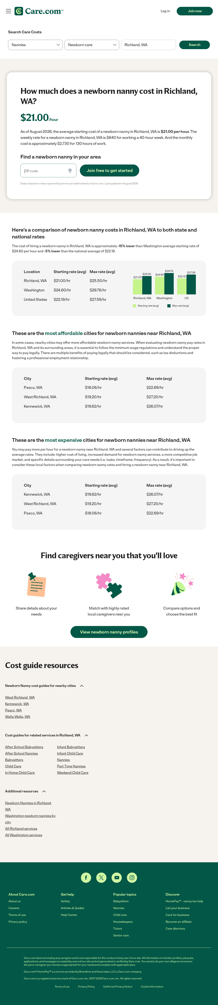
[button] (44, 686)
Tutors (117, 928)
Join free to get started (110, 170)
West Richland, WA (40, 397)
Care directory (175, 928)
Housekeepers (123, 922)
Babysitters (121, 901)
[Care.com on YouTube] (117, 878)
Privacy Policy (86, 986)
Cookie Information (152, 986)
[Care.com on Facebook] (86, 878)
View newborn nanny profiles (109, 632)
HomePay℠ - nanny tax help (184, 901)
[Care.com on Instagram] (132, 878)
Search (194, 45)
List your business (178, 908)
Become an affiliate (179, 922)
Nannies (118, 908)
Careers (14, 908)
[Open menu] (8, 11)
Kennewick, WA (37, 406)
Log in (165, 11)
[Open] (175, 45)
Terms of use (17, 915)
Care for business (177, 915)
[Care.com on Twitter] (101, 878)
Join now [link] (195, 11)
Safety (65, 901)
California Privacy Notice (117, 986)
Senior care (121, 935)
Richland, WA (35, 280)
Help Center (69, 915)
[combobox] (148, 45)
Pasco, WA (33, 387)
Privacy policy (18, 922)
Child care (120, 915)
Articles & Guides (72, 908)
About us (15, 901)
